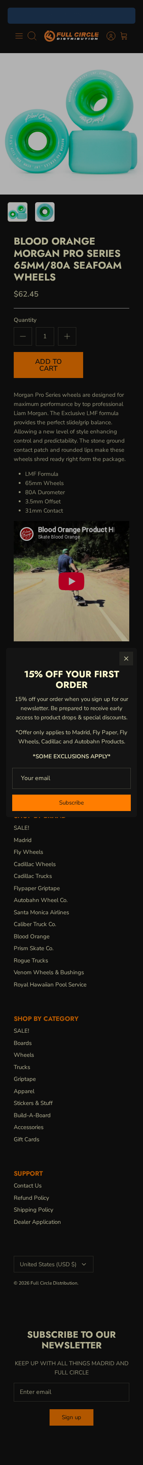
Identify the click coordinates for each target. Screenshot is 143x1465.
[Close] (126, 658)
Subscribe (71, 802)
